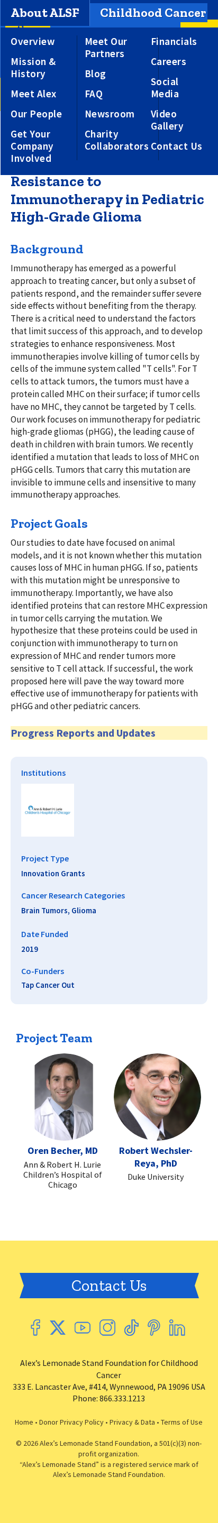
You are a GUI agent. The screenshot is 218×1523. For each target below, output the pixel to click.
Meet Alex (34, 94)
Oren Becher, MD (63, 1150)
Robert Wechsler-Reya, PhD (156, 1156)
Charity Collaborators (117, 140)
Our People (36, 114)
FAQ (94, 94)
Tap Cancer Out (48, 985)
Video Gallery (167, 120)
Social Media (165, 88)
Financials (174, 41)
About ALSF (45, 12)
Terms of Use (182, 1422)
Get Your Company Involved (32, 146)
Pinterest (154, 1327)
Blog (95, 74)
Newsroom (110, 114)
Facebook (35, 1327)
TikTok (131, 1327)
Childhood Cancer (153, 12)
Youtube (82, 1327)
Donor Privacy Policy (71, 1422)
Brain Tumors (44, 910)
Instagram (107, 1327)
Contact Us (177, 146)
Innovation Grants (53, 873)
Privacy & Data (132, 1422)
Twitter (57, 1327)
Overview (32, 41)
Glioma (83, 910)
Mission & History (33, 68)
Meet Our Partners (106, 47)
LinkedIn (177, 1327)
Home (24, 1422)
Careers (169, 62)
